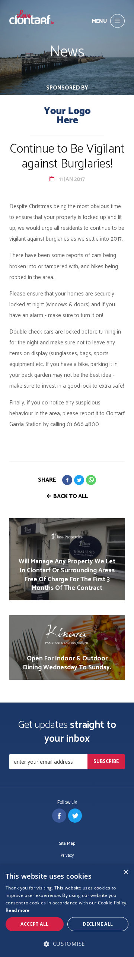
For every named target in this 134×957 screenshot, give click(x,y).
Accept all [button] (34, 924)
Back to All (70, 496)
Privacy (67, 856)
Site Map (67, 844)
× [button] (125, 872)
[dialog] (67, 910)
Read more (18, 910)
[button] (67, 943)
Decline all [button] (98, 924)
